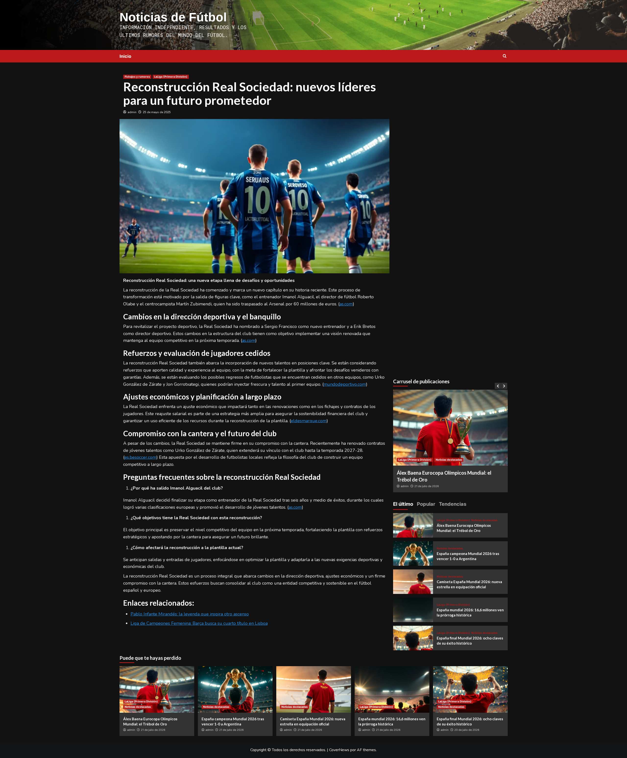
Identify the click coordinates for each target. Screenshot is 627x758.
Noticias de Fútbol (173, 17)
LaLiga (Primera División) (170, 76)
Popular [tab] (426, 504)
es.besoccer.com (140, 457)
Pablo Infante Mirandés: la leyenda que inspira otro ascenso (190, 614)
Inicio (125, 56)
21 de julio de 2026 (426, 486)
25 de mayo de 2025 (157, 112)
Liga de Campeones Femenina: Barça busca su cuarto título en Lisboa (199, 623)
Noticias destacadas (449, 459)
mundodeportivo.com (345, 384)
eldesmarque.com (308, 421)
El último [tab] (403, 504)
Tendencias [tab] (452, 504)
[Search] (505, 56)
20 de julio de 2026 (466, 730)
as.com (346, 304)
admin (132, 112)
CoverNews (339, 750)
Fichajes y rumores (137, 76)
